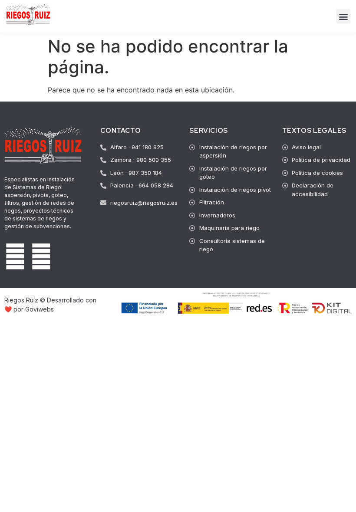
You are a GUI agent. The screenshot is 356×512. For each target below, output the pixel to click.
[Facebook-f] (15, 256)
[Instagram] (41, 256)
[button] (343, 16)
